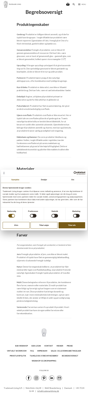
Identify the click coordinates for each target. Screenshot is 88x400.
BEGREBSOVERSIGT (70, 356)
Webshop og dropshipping (44, 361)
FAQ (32, 351)
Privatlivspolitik (18, 356)
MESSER (60, 346)
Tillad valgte (44, 225)
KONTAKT (48, 346)
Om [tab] (72, 180)
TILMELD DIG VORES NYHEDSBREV (44, 356)
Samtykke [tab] (15, 180)
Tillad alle (72, 225)
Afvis (16, 225)
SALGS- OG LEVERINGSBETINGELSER (66, 351)
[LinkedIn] (51, 378)
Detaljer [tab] (44, 180)
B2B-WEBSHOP (21, 346)
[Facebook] (28, 378)
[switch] (33, 216)
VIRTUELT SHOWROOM (16, 351)
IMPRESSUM (42, 351)
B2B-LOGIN (36, 346)
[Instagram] (36, 378)
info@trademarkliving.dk (48, 391)
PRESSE (70, 346)
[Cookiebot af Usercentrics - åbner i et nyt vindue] (75, 173)
